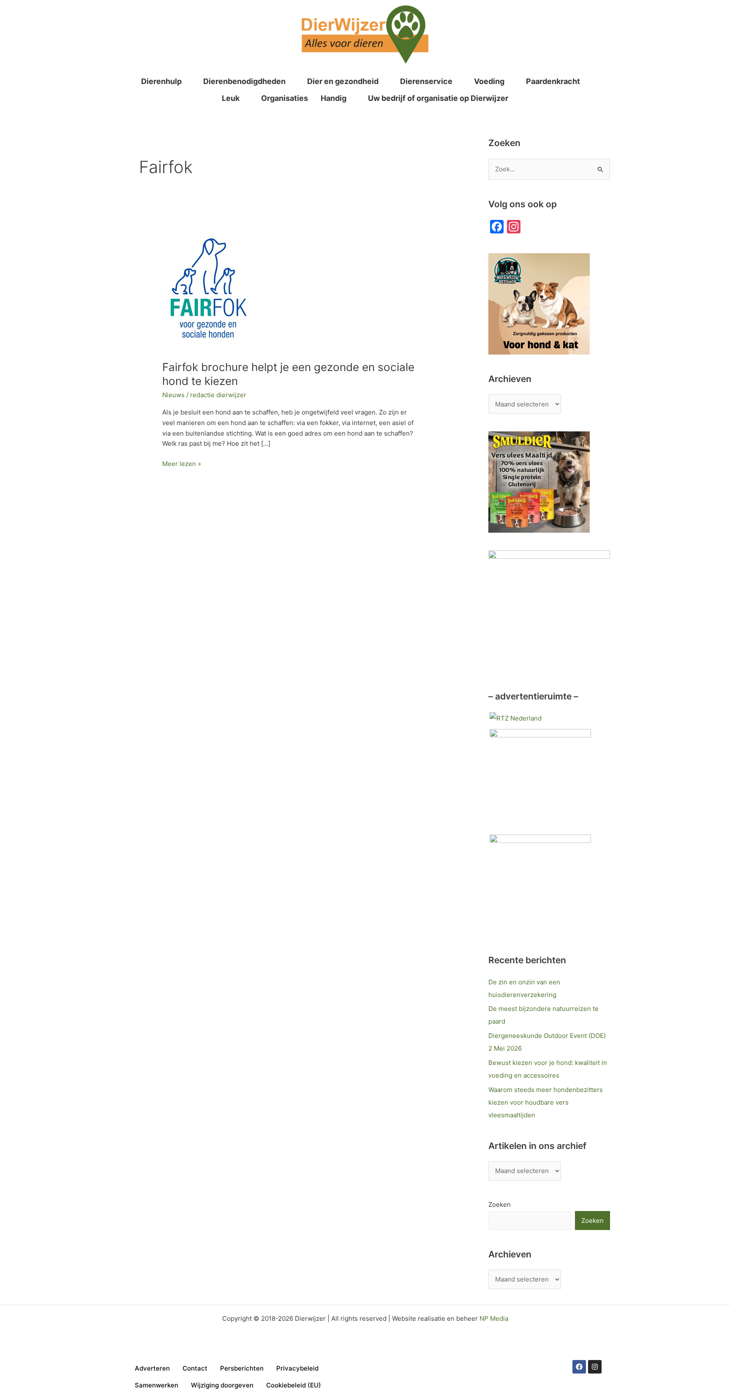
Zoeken (499, 1204)
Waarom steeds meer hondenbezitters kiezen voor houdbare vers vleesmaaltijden (545, 1102)
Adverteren (152, 1368)
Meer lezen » (181, 463)
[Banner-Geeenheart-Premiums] (540, 779)
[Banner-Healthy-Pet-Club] (540, 885)
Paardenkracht (553, 81)
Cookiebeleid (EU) (293, 1385)
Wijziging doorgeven (222, 1385)
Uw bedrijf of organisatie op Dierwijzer (438, 98)
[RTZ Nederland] (516, 718)
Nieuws (173, 395)
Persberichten (242, 1368)
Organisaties (284, 98)
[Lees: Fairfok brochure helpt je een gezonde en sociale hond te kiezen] (207, 291)
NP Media (493, 1318)
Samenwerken (156, 1385)
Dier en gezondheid (343, 81)
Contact (194, 1368)
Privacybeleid (297, 1368)
